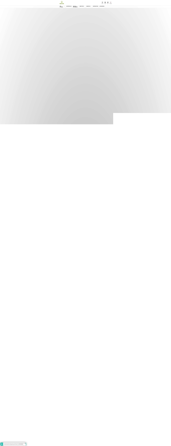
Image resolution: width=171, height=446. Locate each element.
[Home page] (61, 2)
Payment (98, 248)
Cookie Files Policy (21, 443)
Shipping (101, 248)
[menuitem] (62, 6)
